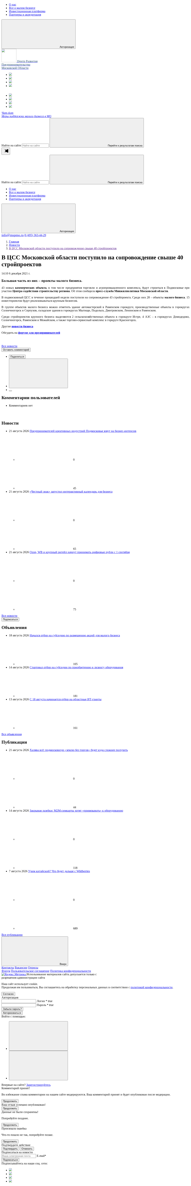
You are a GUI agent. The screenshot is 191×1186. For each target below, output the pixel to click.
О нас (12, 188)
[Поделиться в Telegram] (10, 390)
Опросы (33, 967)
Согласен (8, 994)
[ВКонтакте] (10, 82)
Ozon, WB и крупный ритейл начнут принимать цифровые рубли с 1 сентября (80, 552)
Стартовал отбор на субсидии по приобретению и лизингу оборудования (76, 667)
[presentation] (5, 151)
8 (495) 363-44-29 (35, 235)
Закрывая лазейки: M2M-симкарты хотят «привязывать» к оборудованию (76, 810)
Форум (5, 971)
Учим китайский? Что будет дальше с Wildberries (59, 871)
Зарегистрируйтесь (38, 1084)
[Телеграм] (10, 74)
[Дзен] (10, 85)
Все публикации (12, 934)
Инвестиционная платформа (27, 195)
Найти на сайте (11, 145)
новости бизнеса (22, 326)
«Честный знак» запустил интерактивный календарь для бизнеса (71, 491)
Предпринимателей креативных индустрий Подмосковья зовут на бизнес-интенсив (83, 431)
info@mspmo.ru (12, 235)
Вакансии (21, 967)
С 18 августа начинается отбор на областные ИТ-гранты (65, 699)
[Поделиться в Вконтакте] (38, 373)
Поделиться (17, 356)
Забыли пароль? (12, 1009)
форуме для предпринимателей (39, 332)
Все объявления (11, 734)
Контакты (7, 967)
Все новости (9, 346)
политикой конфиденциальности (152, 987)
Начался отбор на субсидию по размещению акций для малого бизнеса (75, 635)
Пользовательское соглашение (30, 971)
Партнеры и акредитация (25, 198)
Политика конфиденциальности (70, 971)
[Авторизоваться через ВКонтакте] (38, 1065)
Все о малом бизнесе (22, 192)
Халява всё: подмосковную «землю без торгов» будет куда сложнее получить (79, 750)
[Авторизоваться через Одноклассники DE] (38, 1036)
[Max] (10, 78)
